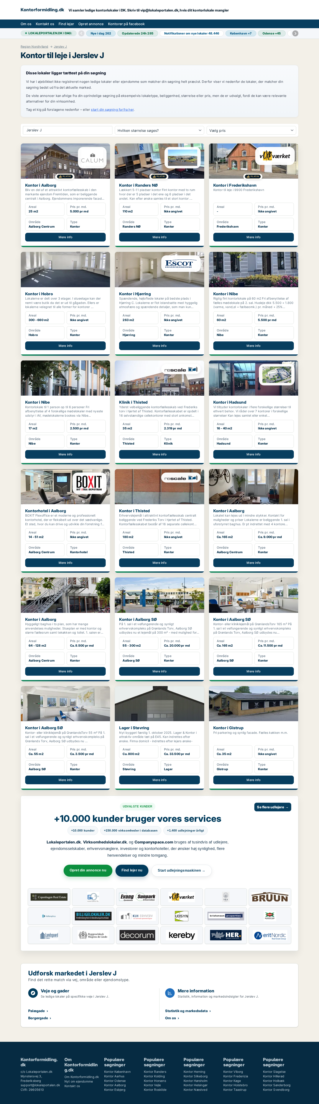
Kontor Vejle (152, 1085)
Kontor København (117, 1071)
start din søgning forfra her (112, 110)
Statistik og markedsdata (186, 1011)
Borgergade (38, 1018)
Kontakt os (45, 24)
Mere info (65, 237)
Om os (26, 24)
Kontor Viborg (233, 1071)
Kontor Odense (115, 1081)
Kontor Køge (232, 1081)
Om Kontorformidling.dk (81, 1077)
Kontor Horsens (155, 1081)
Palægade (36, 1011)
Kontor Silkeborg (196, 1076)
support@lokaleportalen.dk (40, 1085)
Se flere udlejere (273, 807)
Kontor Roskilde (155, 1089)
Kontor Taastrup (235, 1089)
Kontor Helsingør (195, 1085)
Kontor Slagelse (274, 1071)
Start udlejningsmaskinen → (181, 870)
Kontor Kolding (154, 1076)
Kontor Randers (155, 1071)
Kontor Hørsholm (195, 1081)
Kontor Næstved (195, 1089)
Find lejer (66, 24)
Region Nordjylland (34, 46)
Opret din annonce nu (88, 870)
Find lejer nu (132, 870)
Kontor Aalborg (115, 1085)
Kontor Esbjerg (114, 1089)
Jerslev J (60, 46)
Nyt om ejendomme (78, 1081)
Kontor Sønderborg (277, 1085)
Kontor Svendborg (276, 1089)
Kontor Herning (194, 1071)
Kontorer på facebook (126, 24)
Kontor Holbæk (274, 1081)
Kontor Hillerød (273, 1076)
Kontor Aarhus (114, 1076)
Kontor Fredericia (235, 1076)
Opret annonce (91, 24)
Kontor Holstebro (235, 1085)
